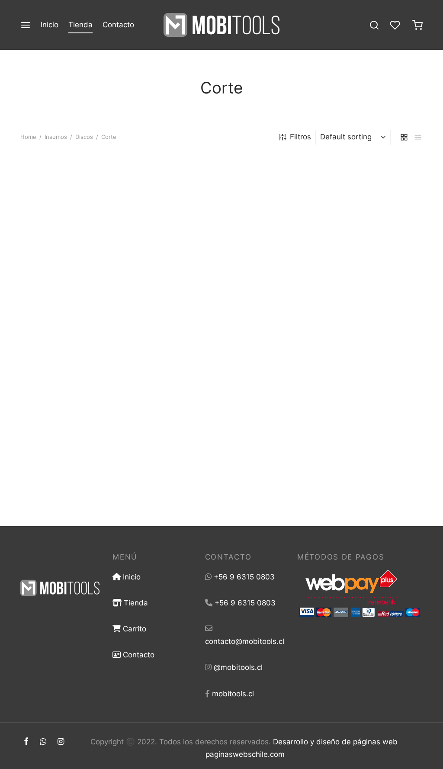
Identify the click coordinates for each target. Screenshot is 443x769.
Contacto (118, 24)
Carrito (133, 628)
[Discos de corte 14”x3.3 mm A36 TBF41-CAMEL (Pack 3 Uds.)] (221, 217)
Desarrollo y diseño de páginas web (335, 741)
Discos (84, 136)
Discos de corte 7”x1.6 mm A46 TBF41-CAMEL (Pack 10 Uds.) (213, 482)
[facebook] (26, 742)
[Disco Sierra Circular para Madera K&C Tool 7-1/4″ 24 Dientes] (83, 217)
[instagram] (60, 742)
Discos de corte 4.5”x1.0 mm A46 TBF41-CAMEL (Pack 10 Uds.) (347, 301)
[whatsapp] (43, 742)
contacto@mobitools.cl (244, 641)
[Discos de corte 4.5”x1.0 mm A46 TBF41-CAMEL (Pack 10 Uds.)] (360, 217)
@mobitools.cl (238, 667)
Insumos (56, 136)
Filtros (300, 136)
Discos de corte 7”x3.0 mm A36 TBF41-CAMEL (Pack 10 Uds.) (352, 482)
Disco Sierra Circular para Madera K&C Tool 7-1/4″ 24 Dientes (68, 301)
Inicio (49, 24)
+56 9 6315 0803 (244, 577)
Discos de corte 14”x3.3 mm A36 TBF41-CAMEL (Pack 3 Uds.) (208, 301)
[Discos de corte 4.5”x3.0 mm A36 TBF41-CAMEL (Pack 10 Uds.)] (83, 403)
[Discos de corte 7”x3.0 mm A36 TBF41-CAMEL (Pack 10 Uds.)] (360, 403)
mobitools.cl (233, 693)
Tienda (80, 24)
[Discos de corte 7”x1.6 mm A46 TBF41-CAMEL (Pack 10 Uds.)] (221, 403)
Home (28, 136)
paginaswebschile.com (245, 754)
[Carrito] (417, 25)
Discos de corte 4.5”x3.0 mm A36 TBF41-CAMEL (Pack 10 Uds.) (70, 486)
